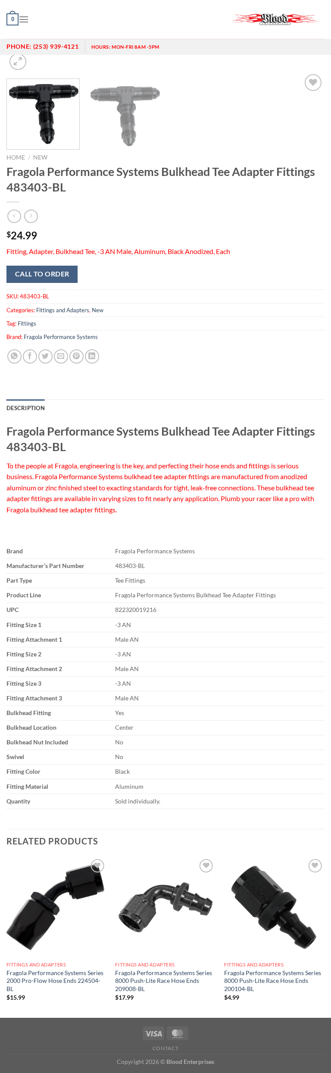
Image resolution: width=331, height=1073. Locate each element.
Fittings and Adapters (62, 310)
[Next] (324, 936)
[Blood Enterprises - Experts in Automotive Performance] (275, 19)
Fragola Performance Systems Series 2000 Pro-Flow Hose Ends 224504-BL (54, 980)
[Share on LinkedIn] (92, 356)
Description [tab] (25, 408)
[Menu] (24, 19)
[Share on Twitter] (45, 356)
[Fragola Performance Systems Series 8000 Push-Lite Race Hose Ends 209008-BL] (165, 907)
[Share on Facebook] (30, 356)
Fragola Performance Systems (61, 336)
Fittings (27, 323)
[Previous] (6, 936)
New (40, 157)
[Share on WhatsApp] (14, 356)
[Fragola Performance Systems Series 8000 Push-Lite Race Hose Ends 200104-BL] (274, 907)
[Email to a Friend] (61, 356)
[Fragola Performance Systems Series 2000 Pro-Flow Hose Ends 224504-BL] (56, 907)
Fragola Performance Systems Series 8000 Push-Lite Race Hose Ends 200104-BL (272, 980)
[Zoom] (17, 61)
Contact (165, 1048)
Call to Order (42, 274)
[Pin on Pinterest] (76, 356)
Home (15, 157)
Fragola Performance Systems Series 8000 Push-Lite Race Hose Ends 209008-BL (163, 980)
